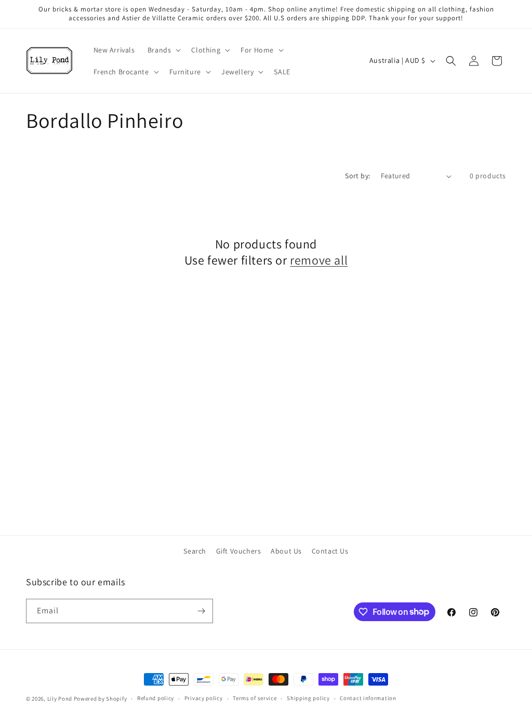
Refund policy (155, 698)
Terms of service (254, 698)
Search (194, 551)
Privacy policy (203, 698)
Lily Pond (59, 698)
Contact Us (330, 551)
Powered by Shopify (100, 698)
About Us (286, 551)
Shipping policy (308, 698)
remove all (319, 260)
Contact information (368, 698)
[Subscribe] (201, 611)
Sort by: (357, 175)
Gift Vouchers (238, 551)
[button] (163, 50)
